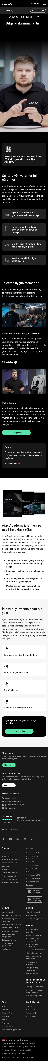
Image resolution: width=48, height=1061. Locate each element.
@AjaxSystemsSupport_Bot (14, 805)
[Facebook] (3, 839)
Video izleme (6, 856)
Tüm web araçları (32, 973)
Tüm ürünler (6, 866)
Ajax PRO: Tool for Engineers (32, 857)
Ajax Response (31, 868)
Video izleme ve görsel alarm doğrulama (34, 991)
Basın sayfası (7, 1013)
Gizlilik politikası (23, 1040)
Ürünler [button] (33, 4)
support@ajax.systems (13, 801)
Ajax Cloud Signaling (33, 878)
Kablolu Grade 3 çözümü (10, 928)
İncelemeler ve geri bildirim (11, 1030)
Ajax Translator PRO (33, 875)
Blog (3, 1006)
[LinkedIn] (32, 839)
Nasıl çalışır (6, 949)
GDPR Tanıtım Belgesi (27, 1043)
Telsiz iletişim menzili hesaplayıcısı (33, 958)
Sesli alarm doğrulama (34, 996)
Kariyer (4, 1020)
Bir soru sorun (10, 808)
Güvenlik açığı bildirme (10, 1043)
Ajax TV (28, 872)
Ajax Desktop (30, 862)
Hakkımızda (6, 1010)
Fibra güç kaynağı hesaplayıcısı (32, 969)
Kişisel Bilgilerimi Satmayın (26, 1047)
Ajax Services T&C (24, 1050)
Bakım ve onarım (32, 915)
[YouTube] (10, 839)
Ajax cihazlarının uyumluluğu (32, 931)
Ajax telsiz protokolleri (10, 883)
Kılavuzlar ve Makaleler (34, 912)
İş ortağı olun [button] (16, 433)
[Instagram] (17, 839)
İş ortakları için (8, 10)
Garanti (24, 1053)
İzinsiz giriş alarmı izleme (35, 987)
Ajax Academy (31, 1010)
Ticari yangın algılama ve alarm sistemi (11, 920)
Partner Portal (31, 1013)
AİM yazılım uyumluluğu (34, 935)
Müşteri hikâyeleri (8, 912)
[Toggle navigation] (44, 3)
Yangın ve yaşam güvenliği (11, 859)
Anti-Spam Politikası (9, 1050)
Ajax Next (5, 1023)
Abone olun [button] (9, 785)
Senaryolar (30, 885)
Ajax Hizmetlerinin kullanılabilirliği (32, 940)
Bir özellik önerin (11, 830)
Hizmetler (5, 869)
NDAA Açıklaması (8, 1047)
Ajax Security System (33, 853)
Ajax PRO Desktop (32, 865)
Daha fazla (36, 11)
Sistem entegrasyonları (10, 873)
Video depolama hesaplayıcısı (32, 945)
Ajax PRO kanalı (7, 1026)
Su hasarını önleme (9, 940)
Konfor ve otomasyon (9, 863)
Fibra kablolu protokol (9, 879)
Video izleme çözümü (10, 931)
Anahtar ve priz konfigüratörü (31, 963)
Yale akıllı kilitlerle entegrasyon (8, 936)
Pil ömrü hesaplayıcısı (34, 953)
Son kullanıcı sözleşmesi (11, 1053)
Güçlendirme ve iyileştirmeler (7, 944)
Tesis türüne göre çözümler (12, 915)
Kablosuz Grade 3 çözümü (11, 924)
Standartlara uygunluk (34, 919)
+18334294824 (10, 798)
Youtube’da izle (11, 464)
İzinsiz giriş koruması (9, 853)
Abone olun (9, 765)
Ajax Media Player (32, 882)
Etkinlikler (7, 362)
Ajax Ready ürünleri (9, 876)
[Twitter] (25, 839)
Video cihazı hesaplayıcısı (35, 950)
